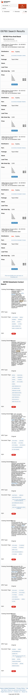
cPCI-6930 (14, 440)
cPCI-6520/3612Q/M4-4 (17, 551)
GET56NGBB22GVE (16, 651)
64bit (13, 381)
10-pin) (19, 323)
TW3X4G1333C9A (16, 394)
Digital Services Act (6, 692)
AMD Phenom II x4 (16, 386)
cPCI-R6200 (15, 445)
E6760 (21, 317)
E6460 (13, 659)
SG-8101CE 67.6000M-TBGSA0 (18, 148)
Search (22, 7)
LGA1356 (21, 440)
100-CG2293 (15, 663)
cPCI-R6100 (14, 596)
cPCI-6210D (21, 592)
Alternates (17, 11)
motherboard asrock (17, 502)
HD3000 (14, 505)
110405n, (20, 379)
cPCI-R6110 (22, 445)
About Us (24, 692)
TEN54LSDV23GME (16, 661)
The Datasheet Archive (5, 2)
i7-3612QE (14, 547)
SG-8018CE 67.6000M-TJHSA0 (18, 194)
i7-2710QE (21, 590)
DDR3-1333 (14, 549)
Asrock (21, 495)
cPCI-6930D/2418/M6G (17, 447)
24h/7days (14, 483)
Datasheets (7, 11)
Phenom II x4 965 (16, 390)
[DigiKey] (13, 51)
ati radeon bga (16, 388)
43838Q (14, 649)
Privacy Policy (21, 688)
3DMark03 (19, 377)
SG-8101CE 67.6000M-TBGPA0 (18, 101)
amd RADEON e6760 (16, 392)
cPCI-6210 (14, 572)
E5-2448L (14, 442)
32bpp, (13, 377)
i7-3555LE (21, 547)
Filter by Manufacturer (8, 39)
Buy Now (15, 84)
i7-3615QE (21, 545)
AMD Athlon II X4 (16, 401)
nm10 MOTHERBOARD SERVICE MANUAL (18, 508)
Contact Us (17, 692)
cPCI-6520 (14, 545)
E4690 (13, 383)
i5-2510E (21, 594)
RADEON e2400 (15, 665)
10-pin (13, 601)
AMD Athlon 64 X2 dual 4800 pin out (18, 656)
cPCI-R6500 (15, 317)
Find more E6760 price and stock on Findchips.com (14, 276)
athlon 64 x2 (15, 399)
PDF (14, 333)
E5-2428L (21, 442)
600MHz (14, 319)
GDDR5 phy (14, 653)
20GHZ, (13, 379)
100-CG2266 (20, 381)
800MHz (20, 319)
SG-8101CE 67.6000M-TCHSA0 (18, 240)
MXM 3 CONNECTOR (16, 328)
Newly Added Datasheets (7, 688)
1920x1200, (19, 375)
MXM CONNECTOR (16, 326)
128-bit (19, 321)
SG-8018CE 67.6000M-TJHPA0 (18, 55)
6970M (21, 663)
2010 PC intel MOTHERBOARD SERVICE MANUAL (18, 500)
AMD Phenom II (15, 397)
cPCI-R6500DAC (15, 599)
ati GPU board (15, 449)
